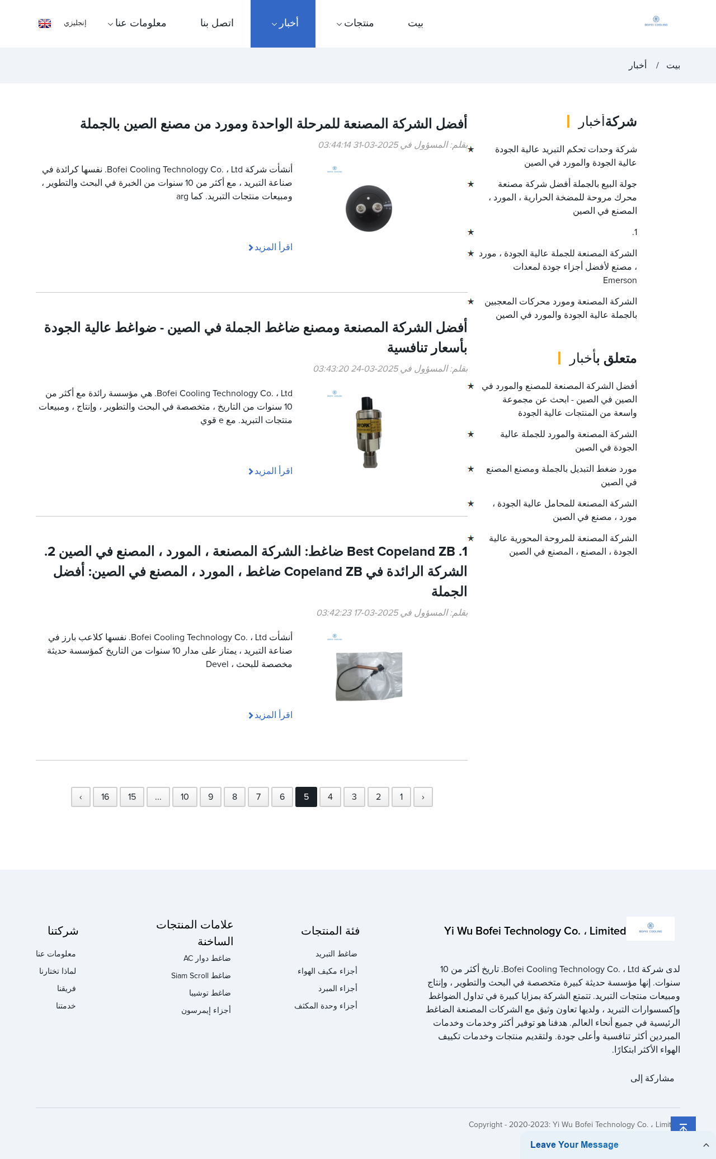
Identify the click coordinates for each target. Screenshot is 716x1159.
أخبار (289, 23)
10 (185, 796)
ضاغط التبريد (336, 954)
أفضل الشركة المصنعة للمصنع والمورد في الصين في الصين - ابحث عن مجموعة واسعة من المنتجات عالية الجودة (559, 399)
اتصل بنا (217, 23)
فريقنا (66, 989)
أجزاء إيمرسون (206, 1011)
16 (105, 796)
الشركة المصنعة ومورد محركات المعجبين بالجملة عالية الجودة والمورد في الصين (560, 308)
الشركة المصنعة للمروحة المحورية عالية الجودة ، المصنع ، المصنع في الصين (563, 545)
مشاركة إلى (652, 1078)
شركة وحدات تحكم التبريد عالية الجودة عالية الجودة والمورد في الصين (566, 156)
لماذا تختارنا (57, 971)
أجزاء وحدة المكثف (325, 1006)
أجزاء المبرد (337, 989)
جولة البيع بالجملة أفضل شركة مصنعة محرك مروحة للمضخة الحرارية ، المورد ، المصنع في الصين (562, 197)
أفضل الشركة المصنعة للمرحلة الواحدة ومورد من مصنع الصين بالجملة (274, 124)
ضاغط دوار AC (207, 959)
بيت (415, 23)
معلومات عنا (141, 23)
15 (132, 796)
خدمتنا (66, 1006)
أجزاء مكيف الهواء (327, 971)
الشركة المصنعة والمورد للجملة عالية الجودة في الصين (568, 441)
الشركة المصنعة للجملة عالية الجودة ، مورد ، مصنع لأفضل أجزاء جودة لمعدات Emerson (558, 267)
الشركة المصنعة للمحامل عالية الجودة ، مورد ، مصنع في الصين (564, 510)
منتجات (359, 23)
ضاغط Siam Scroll (201, 976)
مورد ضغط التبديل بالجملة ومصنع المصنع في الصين (561, 475)
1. (634, 232)
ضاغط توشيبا (210, 993)
